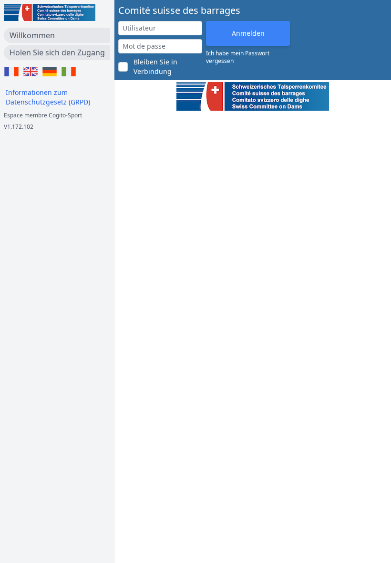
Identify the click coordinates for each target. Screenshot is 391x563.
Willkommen (32, 35)
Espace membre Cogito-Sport (43, 115)
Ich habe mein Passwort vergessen (237, 57)
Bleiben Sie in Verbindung (155, 66)
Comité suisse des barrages (179, 10)
